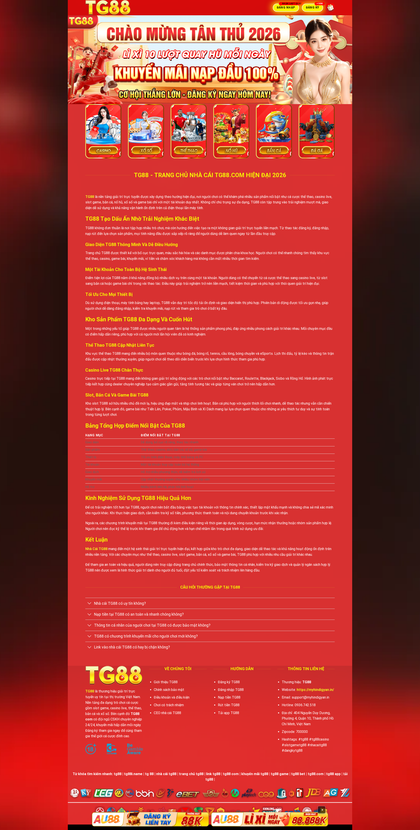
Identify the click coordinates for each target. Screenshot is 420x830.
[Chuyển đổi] (89, 603)
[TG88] (119, 7)
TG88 (89, 197)
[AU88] (150, 819)
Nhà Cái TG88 (96, 549)
